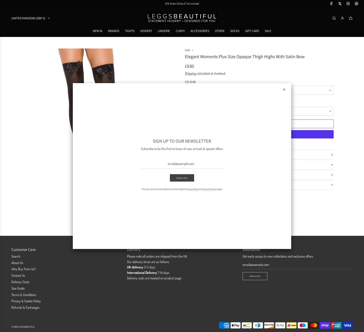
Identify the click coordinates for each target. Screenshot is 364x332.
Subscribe (182, 178)
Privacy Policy (192, 189)
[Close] (284, 89)
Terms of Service (209, 189)
